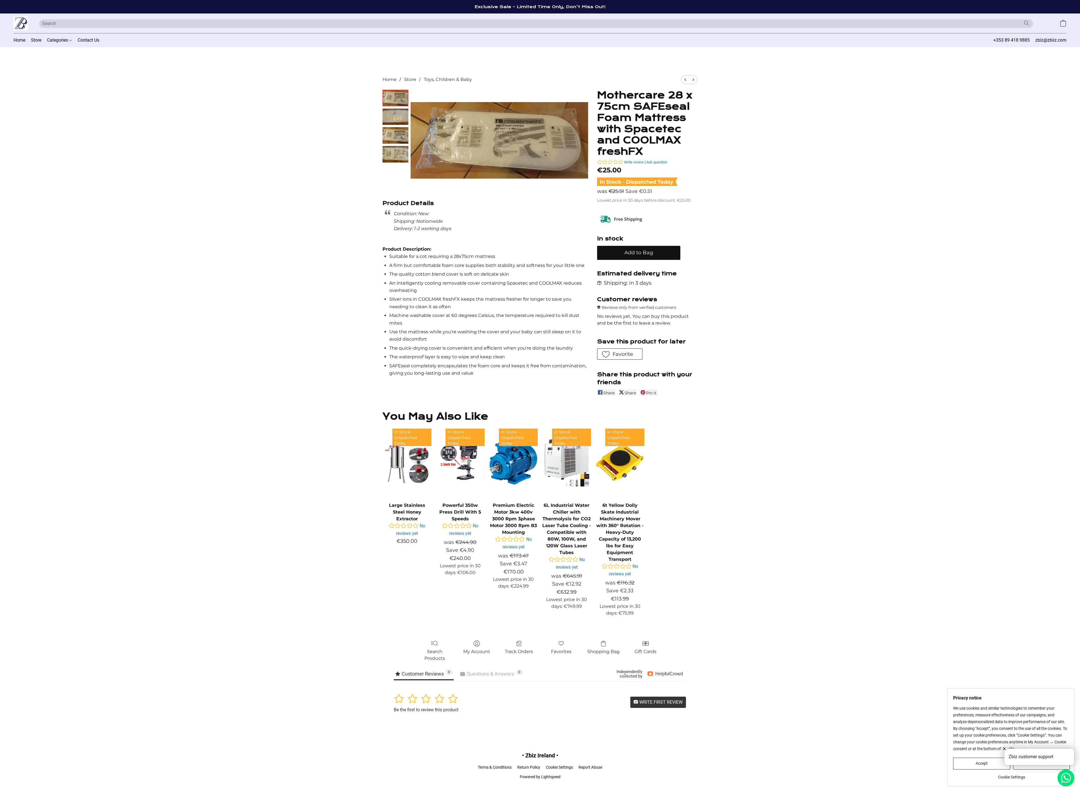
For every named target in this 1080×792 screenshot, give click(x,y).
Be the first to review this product (426, 709)
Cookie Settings (559, 767)
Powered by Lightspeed (540, 777)
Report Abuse (590, 767)
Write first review (660, 702)
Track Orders (519, 651)
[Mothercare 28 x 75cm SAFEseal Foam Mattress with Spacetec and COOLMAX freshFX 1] (395, 117)
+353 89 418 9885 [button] (1011, 40)
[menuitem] (685, 80)
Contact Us (88, 40)
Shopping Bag (603, 651)
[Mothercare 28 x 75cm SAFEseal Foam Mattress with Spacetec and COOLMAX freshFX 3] (395, 154)
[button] (21, 23)
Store (36, 40)
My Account (476, 651)
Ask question (656, 162)
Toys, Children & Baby (448, 79)
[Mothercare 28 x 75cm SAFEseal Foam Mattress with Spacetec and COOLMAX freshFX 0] (395, 98)
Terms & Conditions (495, 767)
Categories (58, 40)
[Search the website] (1026, 23)
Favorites (561, 651)
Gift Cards (645, 651)
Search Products (434, 655)
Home (19, 40)
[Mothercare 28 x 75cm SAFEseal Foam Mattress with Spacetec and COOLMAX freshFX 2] (395, 135)
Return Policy (528, 767)
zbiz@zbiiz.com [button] (1050, 40)
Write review (634, 162)
